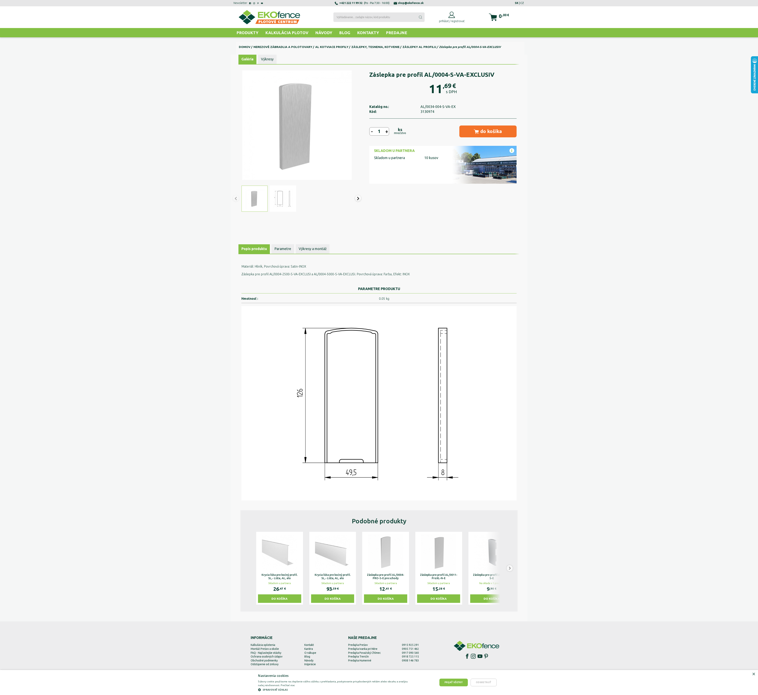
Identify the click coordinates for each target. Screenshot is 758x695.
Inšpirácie (310, 664)
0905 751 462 (410, 648)
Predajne (396, 32)
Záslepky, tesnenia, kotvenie (375, 47)
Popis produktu (254, 249)
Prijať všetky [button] (453, 682)
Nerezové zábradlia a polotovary (282, 47)
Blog (344, 32)
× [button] (753, 674)
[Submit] (420, 17)
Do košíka (279, 598)
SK (516, 3)
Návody (323, 32)
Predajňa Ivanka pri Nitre (362, 648)
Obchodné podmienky (264, 660)
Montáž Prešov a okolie (265, 648)
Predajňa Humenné (359, 660)
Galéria (247, 59)
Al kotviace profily (331, 47)
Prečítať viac (288, 685)
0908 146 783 (410, 660)
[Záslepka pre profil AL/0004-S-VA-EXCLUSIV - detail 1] (379, 403)
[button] (358, 198)
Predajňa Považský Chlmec (364, 652)
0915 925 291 (410, 644)
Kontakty (368, 32)
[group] (279, 568)
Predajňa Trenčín (358, 656)
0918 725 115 (410, 656)
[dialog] (379, 682)
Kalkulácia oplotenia (263, 644)
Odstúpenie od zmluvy (265, 664)
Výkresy (267, 59)
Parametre (282, 249)
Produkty (247, 32)
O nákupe (310, 652)
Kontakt (309, 644)
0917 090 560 (410, 652)
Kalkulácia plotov (286, 32)
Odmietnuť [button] (483, 682)
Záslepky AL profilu (419, 47)
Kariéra (308, 648)
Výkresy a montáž (312, 249)
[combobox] (378, 17)
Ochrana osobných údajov (266, 656)
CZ (522, 3)
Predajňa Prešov (358, 644)
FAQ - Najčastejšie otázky (266, 652)
